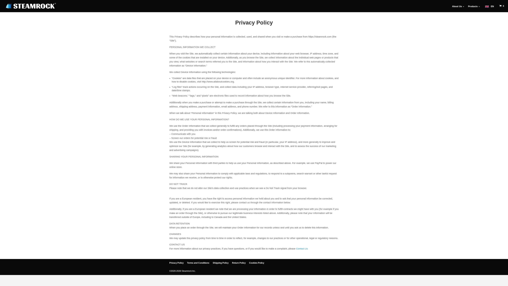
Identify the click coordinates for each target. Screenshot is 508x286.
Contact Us (302, 248)
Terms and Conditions (198, 263)
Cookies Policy (256, 263)
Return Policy (239, 263)
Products (473, 7)
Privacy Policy (176, 263)
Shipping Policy (221, 263)
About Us (457, 7)
